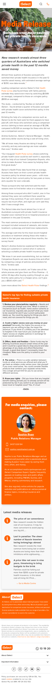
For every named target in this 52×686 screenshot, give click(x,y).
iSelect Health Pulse (30, 286)
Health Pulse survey (24, 154)
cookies (9, 679)
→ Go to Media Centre (26, 583)
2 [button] (23, 280)
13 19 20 (45, 648)
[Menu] (4, 4)
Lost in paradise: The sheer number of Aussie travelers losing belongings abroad (28, 539)
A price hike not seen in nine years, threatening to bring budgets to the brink (29, 563)
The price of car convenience (29, 519)
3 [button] (48, 285)
